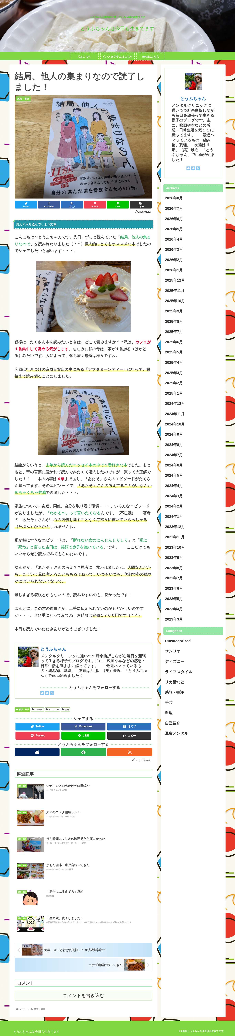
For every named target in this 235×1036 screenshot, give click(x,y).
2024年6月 (174, 465)
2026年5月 (174, 229)
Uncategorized (178, 641)
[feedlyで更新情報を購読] (47, 693)
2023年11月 (175, 537)
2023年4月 (174, 609)
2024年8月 (174, 445)
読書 (67, 709)
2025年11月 (175, 290)
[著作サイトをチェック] (42, 693)
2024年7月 (174, 455)
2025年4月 (174, 362)
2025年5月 (174, 352)
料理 (169, 713)
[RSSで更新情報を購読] (52, 693)
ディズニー (175, 661)
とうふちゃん (53, 649)
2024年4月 (174, 486)
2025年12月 (175, 280)
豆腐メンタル (176, 733)
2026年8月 (174, 198)
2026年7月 (174, 208)
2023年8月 (174, 568)
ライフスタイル (179, 672)
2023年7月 (174, 578)
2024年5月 (174, 475)
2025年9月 (174, 311)
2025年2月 (174, 383)
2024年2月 (174, 506)
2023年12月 (175, 527)
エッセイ (39, 709)
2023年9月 (174, 557)
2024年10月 (175, 424)
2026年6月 (174, 219)
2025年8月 (174, 321)
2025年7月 (174, 331)
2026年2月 (174, 260)
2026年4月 (174, 239)
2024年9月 (174, 434)
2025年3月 (174, 373)
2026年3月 (174, 249)
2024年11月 (175, 414)
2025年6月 (174, 342)
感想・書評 (24, 709)
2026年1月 (174, 270)
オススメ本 (54, 709)
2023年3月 (174, 619)
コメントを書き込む (83, 995)
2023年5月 (174, 599)
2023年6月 (174, 588)
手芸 (169, 702)
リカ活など (175, 682)
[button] (141, 205)
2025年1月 (174, 393)
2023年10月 (175, 547)
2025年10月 (175, 301)
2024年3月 (174, 496)
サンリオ (173, 651)
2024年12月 (175, 403)
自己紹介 (172, 723)
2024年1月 (174, 516)
